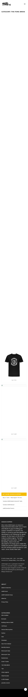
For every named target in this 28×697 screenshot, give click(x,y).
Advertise (3, 598)
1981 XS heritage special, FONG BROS (11, 327)
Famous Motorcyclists (6, 629)
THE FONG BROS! (17, 20)
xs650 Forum (4, 591)
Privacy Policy (12, 560)
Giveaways (4, 640)
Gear (2, 636)
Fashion (3, 633)
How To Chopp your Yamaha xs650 (12, 240)
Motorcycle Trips (5, 654)
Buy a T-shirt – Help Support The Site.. (12, 497)
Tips (2, 668)
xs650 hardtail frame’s (8, 508)
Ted (5, 20)
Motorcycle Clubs (5, 651)
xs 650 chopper (5, 679)
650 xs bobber (10, 330)
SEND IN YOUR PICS (6, 587)
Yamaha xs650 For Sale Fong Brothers (13, 176)
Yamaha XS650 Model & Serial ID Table (12, 501)
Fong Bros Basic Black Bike (13, 51)
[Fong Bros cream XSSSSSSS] (14, 124)
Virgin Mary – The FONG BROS (13, 17)
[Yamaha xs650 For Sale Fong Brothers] (14, 165)
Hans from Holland (6, 643)
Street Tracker (5, 661)
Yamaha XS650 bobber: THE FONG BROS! (13, 202)
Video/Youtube (5, 675)
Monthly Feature (10, 20)
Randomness (4, 658)
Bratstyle (3, 619)
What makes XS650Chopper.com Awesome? (12, 525)
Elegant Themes (14, 691)
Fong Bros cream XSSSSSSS (11, 136)
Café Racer (4, 626)
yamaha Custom (5, 683)
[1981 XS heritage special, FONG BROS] (14, 315)
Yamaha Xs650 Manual (8, 504)
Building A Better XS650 (11, 243)
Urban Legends (5, 672)
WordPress (14, 692)
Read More (8, 44)
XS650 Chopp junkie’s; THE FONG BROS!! (13, 274)
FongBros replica (11, 85)
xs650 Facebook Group (7, 595)
